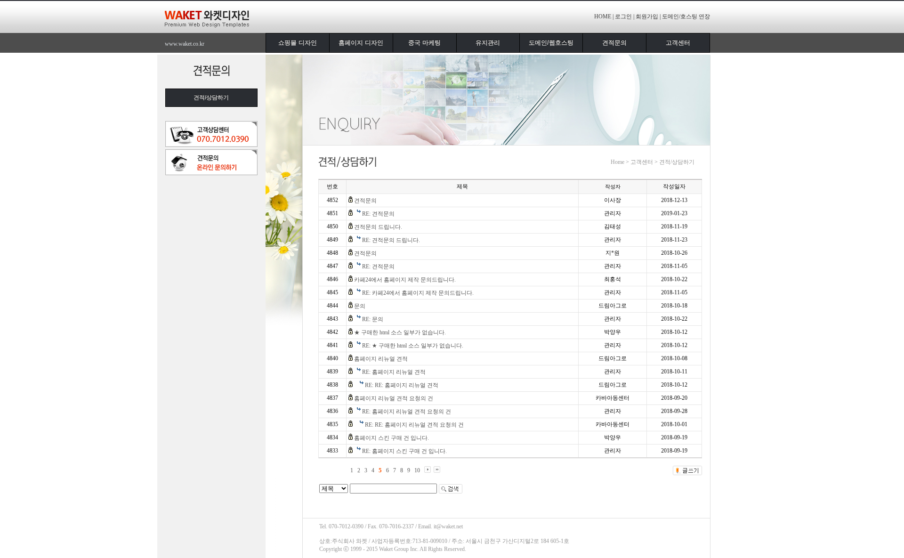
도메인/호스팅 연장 (686, 16)
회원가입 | (648, 16)
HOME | (603, 16)
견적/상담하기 (211, 97)
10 (417, 470)
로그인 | (624, 16)
